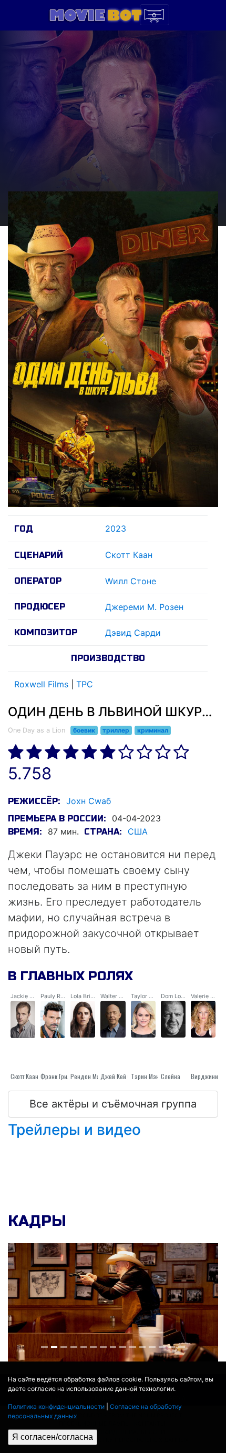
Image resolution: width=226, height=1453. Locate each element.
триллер (115, 730)
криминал (152, 730)
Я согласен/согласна (52, 1436)
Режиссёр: (34, 801)
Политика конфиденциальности (56, 1406)
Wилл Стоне (130, 581)
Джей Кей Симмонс (125, 1076)
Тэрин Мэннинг (151, 1076)
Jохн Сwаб (88, 801)
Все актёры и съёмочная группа (113, 1104)
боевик (84, 730)
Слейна (170, 1076)
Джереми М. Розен (144, 607)
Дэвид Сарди (133, 632)
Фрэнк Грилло (58, 1076)
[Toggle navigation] (154, 14)
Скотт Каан (128, 555)
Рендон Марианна (94, 1076)
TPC (84, 684)
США (138, 831)
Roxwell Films (41, 684)
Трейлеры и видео (74, 1130)
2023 (115, 528)
